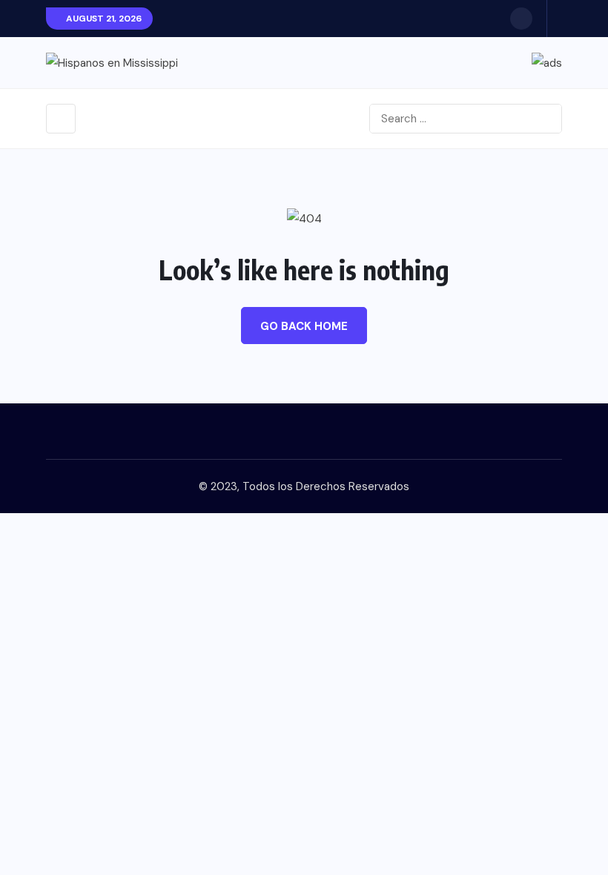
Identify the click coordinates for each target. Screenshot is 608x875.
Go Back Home (304, 326)
